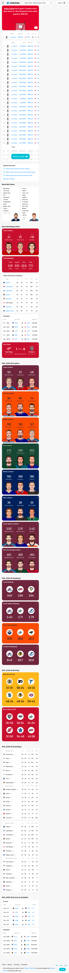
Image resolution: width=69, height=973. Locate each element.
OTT (16, 331)
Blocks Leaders (8, 472)
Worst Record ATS (9, 709)
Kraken (8, 810)
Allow (62, 969)
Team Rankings (8, 258)
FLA (29, 908)
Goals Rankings (8, 582)
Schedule (6, 316)
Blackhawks (9, 783)
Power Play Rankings (10, 625)
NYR (16, 323)
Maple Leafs (10, 311)
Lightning (9, 291)
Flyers (8, 870)
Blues (7, 770)
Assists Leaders (8, 393)
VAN (16, 920)
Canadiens (9, 287)
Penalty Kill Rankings (10, 647)
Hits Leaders (7, 445)
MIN (29, 920)
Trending (16, 964)
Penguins (9, 866)
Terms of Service (29, 968)
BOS (16, 908)
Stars (7, 758)
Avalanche (9, 754)
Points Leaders (8, 419)
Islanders (9, 882)
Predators (9, 774)
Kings (8, 801)
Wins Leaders (7, 498)
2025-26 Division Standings (12, 276)
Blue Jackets (10, 878)
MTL (28, 339)
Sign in (60, 3)
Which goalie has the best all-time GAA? (19, 175)
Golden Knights (11, 789)
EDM (28, 949)
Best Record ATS (9, 674)
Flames (8, 814)
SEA (16, 335)
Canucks (9, 818)
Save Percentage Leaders (12, 550)
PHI (29, 912)
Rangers (8, 890)
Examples (24, 964)
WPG (16, 327)
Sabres (8, 282)
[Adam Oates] (7, 37)
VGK (28, 953)
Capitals (8, 874)
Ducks (8, 797)
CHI (15, 953)
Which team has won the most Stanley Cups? (20, 172)
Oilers (8, 793)
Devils (8, 886)
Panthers (9, 307)
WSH (17, 916)
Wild (7, 762)
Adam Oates (9, 8)
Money (10, 964)
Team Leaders (8, 230)
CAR (28, 937)
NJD (29, 916)
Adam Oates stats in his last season (18, 169)
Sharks (8, 806)
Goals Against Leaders (11, 524)
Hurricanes (9, 862)
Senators (9, 299)
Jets (7, 779)
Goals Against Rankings (11, 604)
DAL (29, 924)
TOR (28, 941)
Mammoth (9, 766)
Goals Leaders (8, 367)
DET (28, 37)
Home (4, 964)
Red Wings (9, 352)
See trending (10, 179)
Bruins (8, 295)
